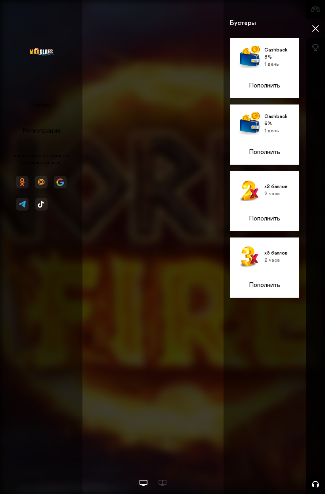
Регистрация (41, 130)
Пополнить (264, 85)
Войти (41, 105)
